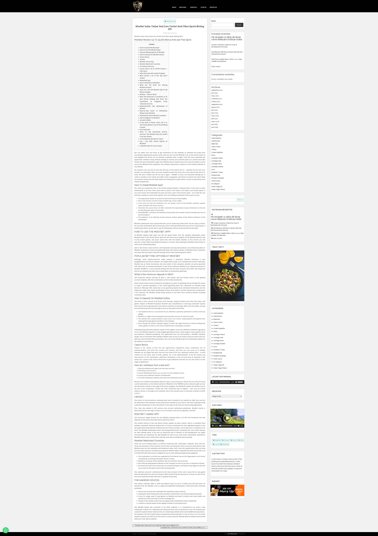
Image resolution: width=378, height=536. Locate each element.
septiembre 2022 (216, 104)
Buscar (213, 21)
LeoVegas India (216, 161)
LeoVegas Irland (216, 164)
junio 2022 (214, 113)
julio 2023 (214, 93)
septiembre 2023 (216, 90)
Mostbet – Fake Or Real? (148, 94)
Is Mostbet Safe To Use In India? (151, 146)
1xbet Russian (215, 141)
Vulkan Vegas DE (216, 186)
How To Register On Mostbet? (150, 118)
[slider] (240, 382)
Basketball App (145, 80)
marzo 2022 (215, 121)
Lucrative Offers (145, 120)
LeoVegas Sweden (217, 166)
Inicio (174, 7)
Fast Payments (145, 129)
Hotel (241, 440)
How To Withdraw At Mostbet (150, 83)
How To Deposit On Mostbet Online (152, 54)
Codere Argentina (217, 152)
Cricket (142, 59)
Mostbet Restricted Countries (150, 64)
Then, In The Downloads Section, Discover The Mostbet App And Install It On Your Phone (153, 134)
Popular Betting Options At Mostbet (152, 52)
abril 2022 (214, 118)
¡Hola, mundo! (215, 66)
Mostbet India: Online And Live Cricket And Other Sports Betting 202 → (183, 527)
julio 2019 (214, 124)
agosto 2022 (215, 107)
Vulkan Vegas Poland (218, 189)
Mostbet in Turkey (217, 172)
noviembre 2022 (216, 98)
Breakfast (217, 440)
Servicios (193, 7)
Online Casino (215, 181)
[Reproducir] (213, 382)
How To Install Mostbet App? (149, 47)
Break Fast (214, 144)
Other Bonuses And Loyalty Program (152, 73)
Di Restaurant (233, 534)
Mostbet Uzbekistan (217, 178)
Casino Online (215, 146)
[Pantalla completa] (242, 426)
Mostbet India (171, 21)
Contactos (213, 7)
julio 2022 (214, 110)
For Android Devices (147, 66)
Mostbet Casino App (147, 61)
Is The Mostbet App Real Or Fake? (151, 139)
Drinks (213, 155)
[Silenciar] (236, 382)
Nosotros (182, 7)
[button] (227, 418)
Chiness (213, 149)
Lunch (216, 444)
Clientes (204, 7)
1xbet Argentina (216, 138)
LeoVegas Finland (217, 158)
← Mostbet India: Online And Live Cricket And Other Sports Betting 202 (155, 525)
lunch (213, 169)
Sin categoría (215, 183)
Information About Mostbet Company (153, 115)
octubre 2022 (215, 101)
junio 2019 (214, 127)
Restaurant (225, 444)
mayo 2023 (215, 96)
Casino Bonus (144, 57)
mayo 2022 (215, 116)
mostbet (190, 512)
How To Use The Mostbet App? (150, 50)
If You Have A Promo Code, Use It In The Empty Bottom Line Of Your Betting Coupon (153, 125)
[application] (227, 382)
